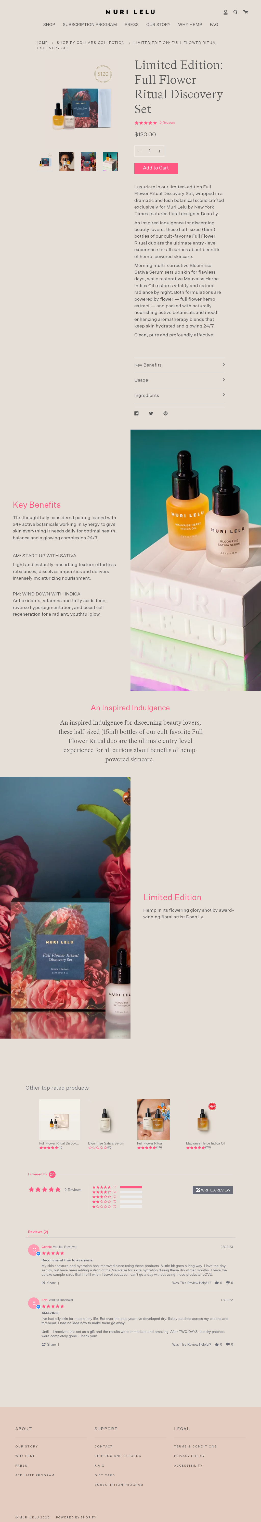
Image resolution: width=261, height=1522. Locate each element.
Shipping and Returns (118, 1456)
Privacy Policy (189, 1456)
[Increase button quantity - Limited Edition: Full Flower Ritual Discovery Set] (159, 151)
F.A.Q (100, 1465)
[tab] (38, 1233)
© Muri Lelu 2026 (32, 1517)
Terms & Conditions (195, 1446)
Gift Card (105, 1475)
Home (42, 43)
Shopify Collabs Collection (91, 43)
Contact (104, 1446)
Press (21, 1465)
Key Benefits (148, 365)
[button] (213, 1190)
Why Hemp (25, 1456)
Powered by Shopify (76, 1517)
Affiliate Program (35, 1475)
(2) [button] (114, 1186)
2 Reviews (167, 123)
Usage (141, 380)
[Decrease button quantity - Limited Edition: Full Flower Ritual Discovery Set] (140, 151)
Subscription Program (119, 1485)
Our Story (26, 1446)
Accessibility (188, 1465)
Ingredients (146, 395)
